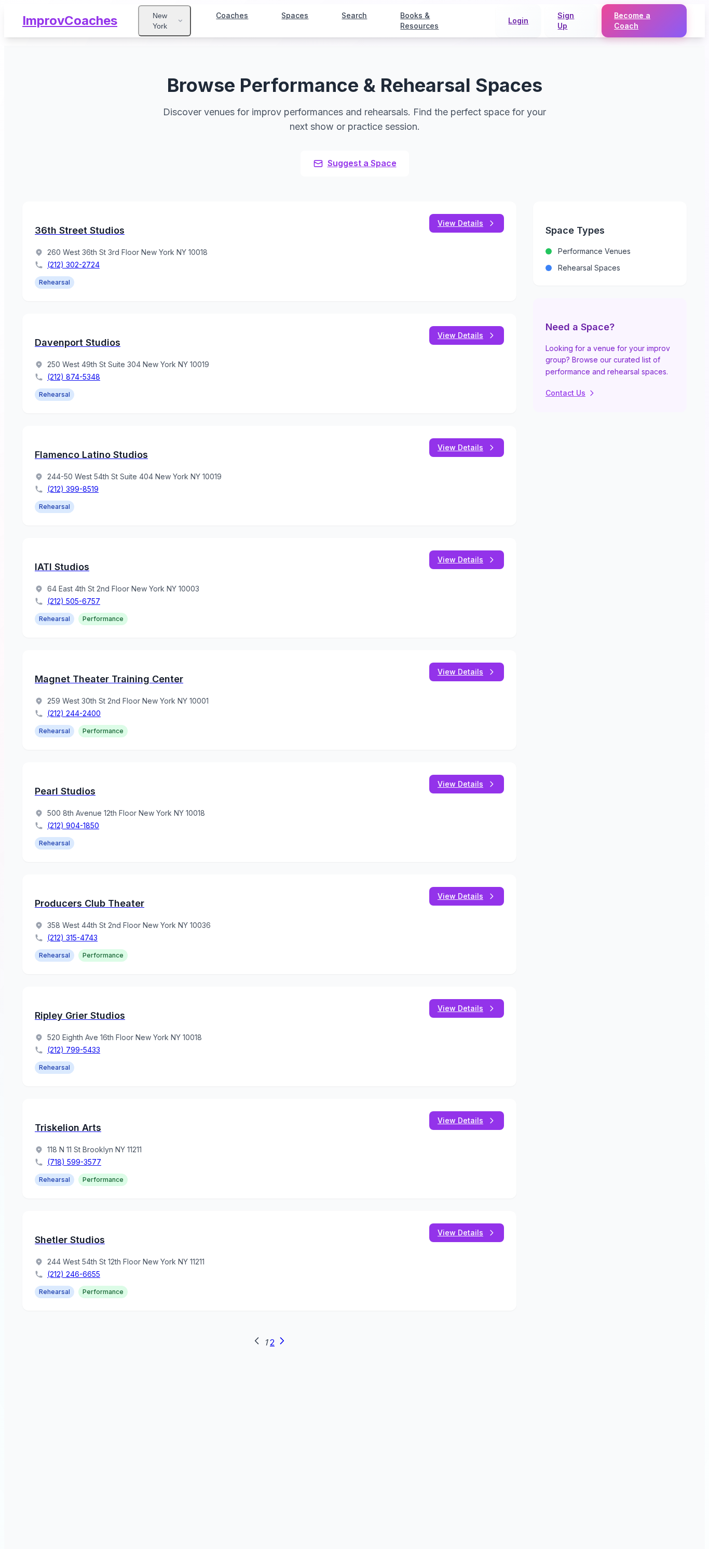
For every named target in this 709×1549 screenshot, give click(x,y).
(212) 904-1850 (73, 825)
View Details (460, 223)
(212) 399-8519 (73, 488)
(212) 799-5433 (73, 1049)
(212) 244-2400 (74, 713)
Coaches (232, 15)
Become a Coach (632, 20)
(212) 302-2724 (73, 264)
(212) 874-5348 (73, 376)
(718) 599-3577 (74, 1161)
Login (518, 20)
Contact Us (565, 392)
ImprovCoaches (69, 20)
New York (160, 20)
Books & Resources (419, 20)
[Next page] (282, 1343)
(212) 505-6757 (73, 601)
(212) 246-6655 (73, 1274)
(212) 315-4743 (72, 937)
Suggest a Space (362, 163)
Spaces (294, 15)
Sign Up (565, 20)
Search (354, 15)
